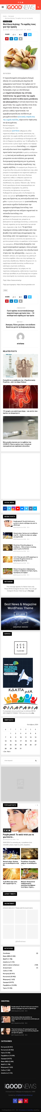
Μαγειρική (6, 979)
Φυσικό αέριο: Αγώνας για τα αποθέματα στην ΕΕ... (11, 863)
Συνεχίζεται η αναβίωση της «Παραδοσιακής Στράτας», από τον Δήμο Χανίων (19, 381)
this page (31, 591)
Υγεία (10, 21)
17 (20, 741)
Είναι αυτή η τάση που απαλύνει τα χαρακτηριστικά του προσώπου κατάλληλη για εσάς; (25, 1019)
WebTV (5, 959)
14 (5, 741)
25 (26, 745)
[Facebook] (15, 1101)
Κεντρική (5, 21)
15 (10, 741)
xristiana (7, 29)
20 (35, 741)
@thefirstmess (21, 941)
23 (15, 745)
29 (10, 748)
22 (10, 745)
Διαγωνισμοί (7, 968)
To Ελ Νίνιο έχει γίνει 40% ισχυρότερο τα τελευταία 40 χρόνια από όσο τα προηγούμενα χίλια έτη (25, 559)
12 (30, 737)
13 (35, 737)
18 (26, 741)
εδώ (32, 713)
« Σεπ (4, 751)
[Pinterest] (26, 1101)
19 (30, 741)
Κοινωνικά (6, 976)
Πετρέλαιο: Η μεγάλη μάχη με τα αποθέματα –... (29, 863)
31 (20, 748)
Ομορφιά (6, 982)
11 (26, 737)
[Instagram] (20, 1101)
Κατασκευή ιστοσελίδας (26, 1110)
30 (15, 748)
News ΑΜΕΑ (7, 956)
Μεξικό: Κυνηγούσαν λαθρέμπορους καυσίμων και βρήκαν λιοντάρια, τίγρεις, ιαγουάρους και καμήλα (25, 571)
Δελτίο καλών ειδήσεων (11, 965)
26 (30, 745)
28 (5, 748)
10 (20, 737)
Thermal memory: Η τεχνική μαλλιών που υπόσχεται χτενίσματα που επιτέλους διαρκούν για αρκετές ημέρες (25, 1031)
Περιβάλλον (7, 985)
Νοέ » (9, 751)
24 (20, 745)
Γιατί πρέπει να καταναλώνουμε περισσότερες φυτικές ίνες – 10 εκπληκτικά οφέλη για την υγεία (20, 313)
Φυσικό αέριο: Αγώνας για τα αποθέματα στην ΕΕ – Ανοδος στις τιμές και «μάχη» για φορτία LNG (25, 535)
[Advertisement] (20, 475)
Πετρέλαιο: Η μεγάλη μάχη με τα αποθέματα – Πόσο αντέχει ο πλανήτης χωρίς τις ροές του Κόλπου (24, 547)
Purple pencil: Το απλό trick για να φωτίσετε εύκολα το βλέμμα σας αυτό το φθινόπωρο (25, 523)
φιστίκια (15, 131)
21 (5, 745)
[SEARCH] (36, 761)
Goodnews (6, 953)
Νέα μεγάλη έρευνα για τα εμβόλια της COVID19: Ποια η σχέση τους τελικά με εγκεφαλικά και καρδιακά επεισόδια (17, 444)
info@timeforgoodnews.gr (24, 1095)
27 (35, 745)
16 (15, 741)
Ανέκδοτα (6, 962)
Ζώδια (5, 971)
